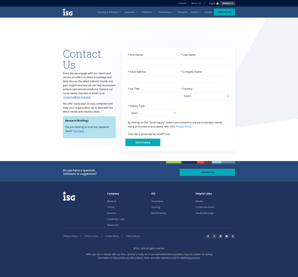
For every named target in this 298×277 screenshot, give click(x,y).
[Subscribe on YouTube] (227, 236)
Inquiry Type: (136, 106)
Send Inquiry (142, 142)
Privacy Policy (183, 126)
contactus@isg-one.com (76, 97)
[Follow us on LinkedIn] (220, 236)
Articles (199, 201)
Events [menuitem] (194, 12)
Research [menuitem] (182, 12)
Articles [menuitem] (208, 12)
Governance (157, 201)
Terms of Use (91, 236)
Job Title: (134, 88)
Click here (78, 131)
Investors (111, 212)
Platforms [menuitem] (147, 12)
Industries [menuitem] (130, 12)
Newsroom (112, 224)
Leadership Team (116, 219)
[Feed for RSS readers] (233, 236)
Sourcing (155, 207)
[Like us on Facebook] (208, 236)
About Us (196, 3)
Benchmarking (158, 212)
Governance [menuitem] (165, 12)
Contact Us (224, 12)
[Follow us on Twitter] (214, 236)
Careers (182, 3)
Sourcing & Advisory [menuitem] (107, 12)
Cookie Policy (112, 236)
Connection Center (205, 207)
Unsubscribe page (204, 212)
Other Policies (133, 236)
